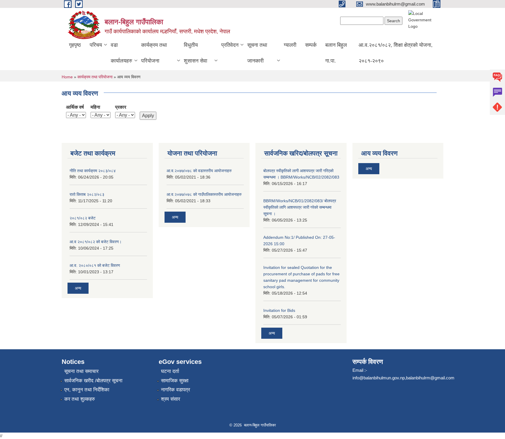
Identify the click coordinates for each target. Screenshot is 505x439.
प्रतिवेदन (229, 45)
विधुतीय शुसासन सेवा (195, 53)
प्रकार (120, 107)
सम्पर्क (311, 45)
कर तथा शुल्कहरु (79, 399)
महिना (95, 107)
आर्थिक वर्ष (75, 107)
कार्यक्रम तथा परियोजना (154, 53)
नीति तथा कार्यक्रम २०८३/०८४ (93, 170)
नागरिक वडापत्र (175, 390)
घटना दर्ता (170, 371)
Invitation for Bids (279, 310)
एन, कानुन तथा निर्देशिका (86, 390)
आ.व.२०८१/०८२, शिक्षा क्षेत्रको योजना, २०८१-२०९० (396, 53)
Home (67, 77)
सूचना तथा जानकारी (257, 53)
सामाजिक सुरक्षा (174, 380)
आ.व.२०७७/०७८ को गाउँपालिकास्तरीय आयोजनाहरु (204, 194)
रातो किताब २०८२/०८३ (87, 194)
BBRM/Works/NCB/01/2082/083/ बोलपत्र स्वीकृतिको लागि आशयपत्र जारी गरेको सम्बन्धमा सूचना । (299, 207)
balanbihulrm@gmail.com (430, 377)
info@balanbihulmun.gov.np (378, 377)
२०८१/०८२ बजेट (83, 218)
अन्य (78, 288)
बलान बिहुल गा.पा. (336, 53)
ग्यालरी (290, 45)
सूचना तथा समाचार (81, 371)
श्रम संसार (170, 399)
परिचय (96, 45)
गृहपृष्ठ (75, 45)
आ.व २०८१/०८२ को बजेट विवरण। (96, 241)
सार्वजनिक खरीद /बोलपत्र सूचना (93, 380)
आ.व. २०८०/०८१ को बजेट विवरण (95, 265)
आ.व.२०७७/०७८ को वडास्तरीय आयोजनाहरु (199, 170)
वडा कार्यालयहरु (121, 53)
